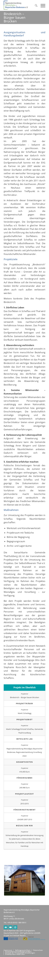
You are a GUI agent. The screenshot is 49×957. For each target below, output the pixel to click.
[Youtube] (10, 927)
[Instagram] (15, 927)
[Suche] (35, 5)
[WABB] (20, 5)
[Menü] (41, 5)
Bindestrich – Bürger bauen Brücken (14, 17)
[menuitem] (35, 5)
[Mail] (6, 927)
